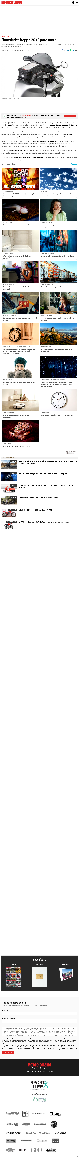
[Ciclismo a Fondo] (11, 1141)
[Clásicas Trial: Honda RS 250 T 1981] (9, 513)
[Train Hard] (55, 1140)
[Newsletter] (39, 977)
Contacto (27, 1071)
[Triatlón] (30, 1133)
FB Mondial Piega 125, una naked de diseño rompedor (44, 473)
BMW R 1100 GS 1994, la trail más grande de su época (44, 521)
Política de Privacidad (57, 1031)
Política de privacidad (35, 1071)
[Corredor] (14, 1133)
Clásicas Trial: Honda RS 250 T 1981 (35, 509)
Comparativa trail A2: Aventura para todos (38, 497)
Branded (13, 461)
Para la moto (5, 37)
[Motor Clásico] (55, 1113)
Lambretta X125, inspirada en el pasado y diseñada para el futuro (46, 486)
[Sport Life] (54, 1124)
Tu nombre (5, 1010)
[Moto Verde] (26, 1124)
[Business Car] (38, 1114)
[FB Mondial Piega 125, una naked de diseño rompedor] (9, 476)
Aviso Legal (47, 1031)
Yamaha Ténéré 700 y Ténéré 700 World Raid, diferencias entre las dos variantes (48, 462)
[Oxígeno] (42, 1141)
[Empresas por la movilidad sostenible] (39, 1099)
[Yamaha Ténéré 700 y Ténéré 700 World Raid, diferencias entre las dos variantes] (9, 464)
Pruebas (13, 497)
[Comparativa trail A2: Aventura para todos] (9, 500)
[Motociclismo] (11, 2)
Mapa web (51, 1071)
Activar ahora (69, 116)
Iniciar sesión (73, 2)
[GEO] (36, 1150)
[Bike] (26, 1140)
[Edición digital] (66, 974)
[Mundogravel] (51, 1150)
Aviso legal (45, 1071)
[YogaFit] (60, 1133)
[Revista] (13, 977)
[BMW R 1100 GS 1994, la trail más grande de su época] (9, 525)
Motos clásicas (11, 522)
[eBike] (11, 1150)
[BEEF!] (23, 1150)
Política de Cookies (70, 1031)
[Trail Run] (45, 1133)
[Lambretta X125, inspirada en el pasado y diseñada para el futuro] (9, 488)
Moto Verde (12, 510)
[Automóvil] (12, 1124)
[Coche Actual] (25, 1113)
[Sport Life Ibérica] (39, 1085)
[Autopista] (12, 1114)
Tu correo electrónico (9, 1018)
